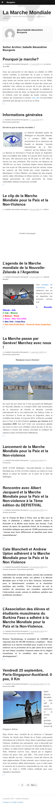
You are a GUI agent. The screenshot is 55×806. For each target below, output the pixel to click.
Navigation (11, 2)
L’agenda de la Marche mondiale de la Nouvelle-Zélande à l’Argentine (24, 267)
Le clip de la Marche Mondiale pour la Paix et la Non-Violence (25, 200)
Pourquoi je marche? (21, 59)
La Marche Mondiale (27, 12)
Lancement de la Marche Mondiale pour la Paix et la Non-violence (25, 451)
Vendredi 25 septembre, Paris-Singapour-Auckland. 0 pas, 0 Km (27, 674)
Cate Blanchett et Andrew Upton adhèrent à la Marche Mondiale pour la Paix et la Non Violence (26, 555)
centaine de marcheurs (44, 286)
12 (28, 785)
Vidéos (46, 209)
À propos (6, 802)
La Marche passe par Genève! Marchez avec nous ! (27, 343)
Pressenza (6, 462)
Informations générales (22, 114)
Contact (20, 802)
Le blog (13, 802)
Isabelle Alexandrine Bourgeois (16, 64)
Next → (33, 785)
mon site (35, 97)
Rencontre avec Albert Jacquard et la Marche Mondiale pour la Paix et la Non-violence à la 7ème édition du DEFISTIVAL (25, 496)
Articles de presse (9, 512)
